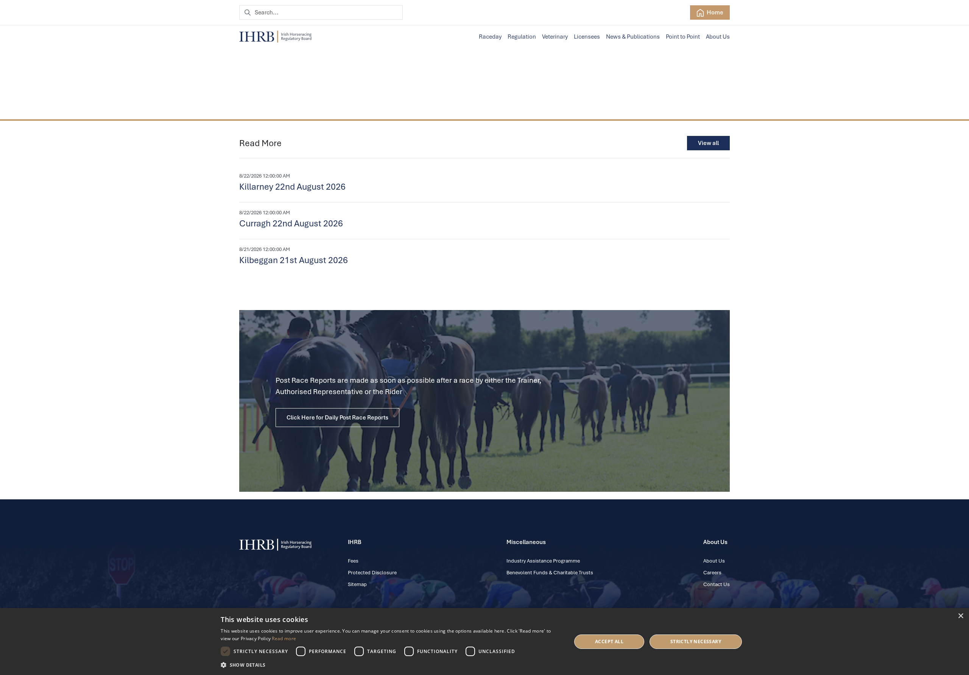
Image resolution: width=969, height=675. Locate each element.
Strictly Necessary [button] (695, 641)
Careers (712, 572)
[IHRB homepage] (275, 36)
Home (714, 12)
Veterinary (555, 37)
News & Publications (633, 37)
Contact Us (716, 584)
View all (708, 143)
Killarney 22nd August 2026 (292, 186)
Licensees (587, 37)
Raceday (490, 37)
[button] (391, 664)
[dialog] (484, 641)
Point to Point (683, 37)
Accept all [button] (609, 641)
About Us (718, 37)
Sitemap (357, 584)
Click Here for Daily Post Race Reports (337, 417)
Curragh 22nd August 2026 (291, 223)
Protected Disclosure (372, 572)
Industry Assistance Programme (543, 561)
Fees (353, 561)
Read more (284, 638)
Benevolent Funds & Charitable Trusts (549, 572)
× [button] (960, 616)
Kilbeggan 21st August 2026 (293, 260)
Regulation (522, 37)
